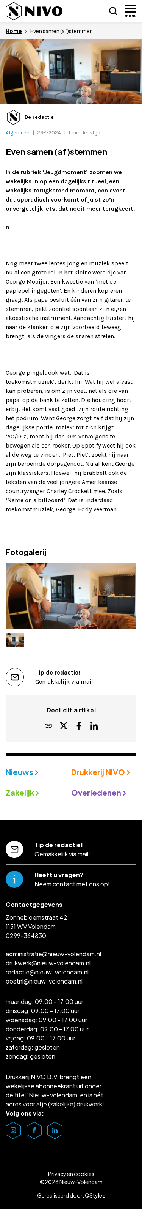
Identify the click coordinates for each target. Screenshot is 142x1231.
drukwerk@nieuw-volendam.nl (48, 963)
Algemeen (18, 132)
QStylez (95, 1195)
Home (14, 30)
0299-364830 (26, 935)
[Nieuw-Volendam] (34, 11)
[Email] (48, 726)
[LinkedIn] (94, 726)
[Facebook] (79, 726)
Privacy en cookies (71, 1173)
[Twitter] (63, 726)
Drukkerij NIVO (98, 772)
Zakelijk (21, 792)
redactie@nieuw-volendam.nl (47, 972)
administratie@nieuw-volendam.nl (53, 954)
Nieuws (20, 772)
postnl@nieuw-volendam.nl (44, 981)
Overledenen (97, 792)
